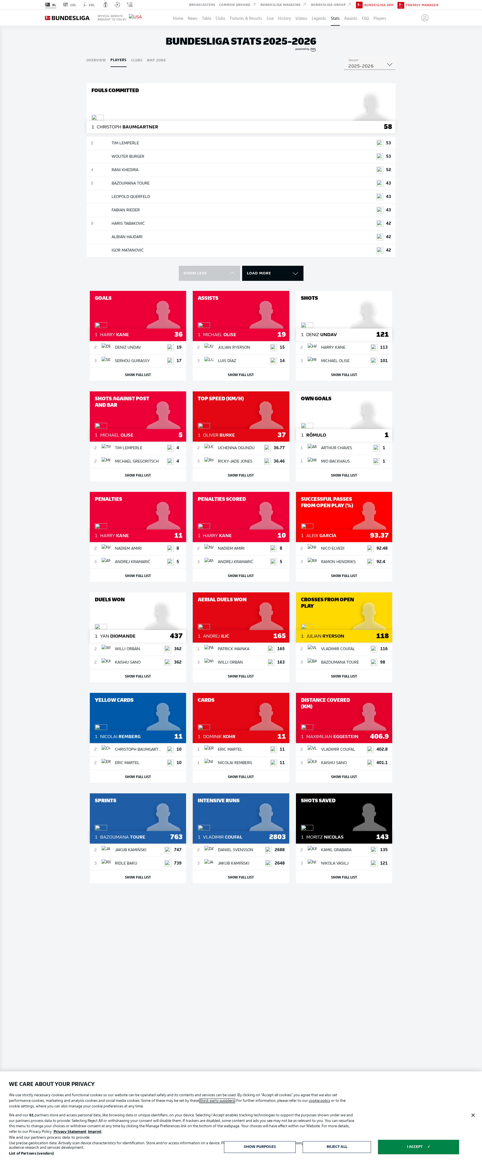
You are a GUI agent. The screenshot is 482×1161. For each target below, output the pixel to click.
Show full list (138, 374)
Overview (96, 60)
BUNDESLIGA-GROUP (329, 4)
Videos (301, 18)
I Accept (415, 1147)
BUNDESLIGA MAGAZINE (281, 4)
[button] (422, 18)
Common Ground (235, 4)
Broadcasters (202, 4)
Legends (319, 18)
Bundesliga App (379, 5)
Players (379, 18)
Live (270, 18)
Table (206, 18)
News (192, 18)
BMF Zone (156, 60)
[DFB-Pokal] (105, 4)
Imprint (95, 1132)
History (284, 18)
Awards (350, 18)
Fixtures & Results (246, 18)
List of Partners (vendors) (31, 1153)
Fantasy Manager (422, 5)
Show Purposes (260, 1147)
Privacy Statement (70, 1132)
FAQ (365, 18)
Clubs (220, 18)
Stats (335, 18)
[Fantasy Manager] (400, 4)
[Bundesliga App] (359, 4)
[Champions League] (117, 4)
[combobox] (369, 66)
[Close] (473, 1115)
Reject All (337, 1147)
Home (178, 18)
